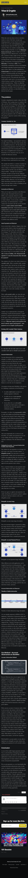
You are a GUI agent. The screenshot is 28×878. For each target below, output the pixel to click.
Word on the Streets (12, 861)
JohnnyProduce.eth (11, 14)
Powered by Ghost (14, 867)
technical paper (5, 71)
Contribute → (23, 864)
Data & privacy (11, 864)
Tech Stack (4, 864)
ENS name (4, 63)
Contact (17, 864)
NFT (16, 63)
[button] (25, 2)
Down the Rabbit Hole (7, 8)
